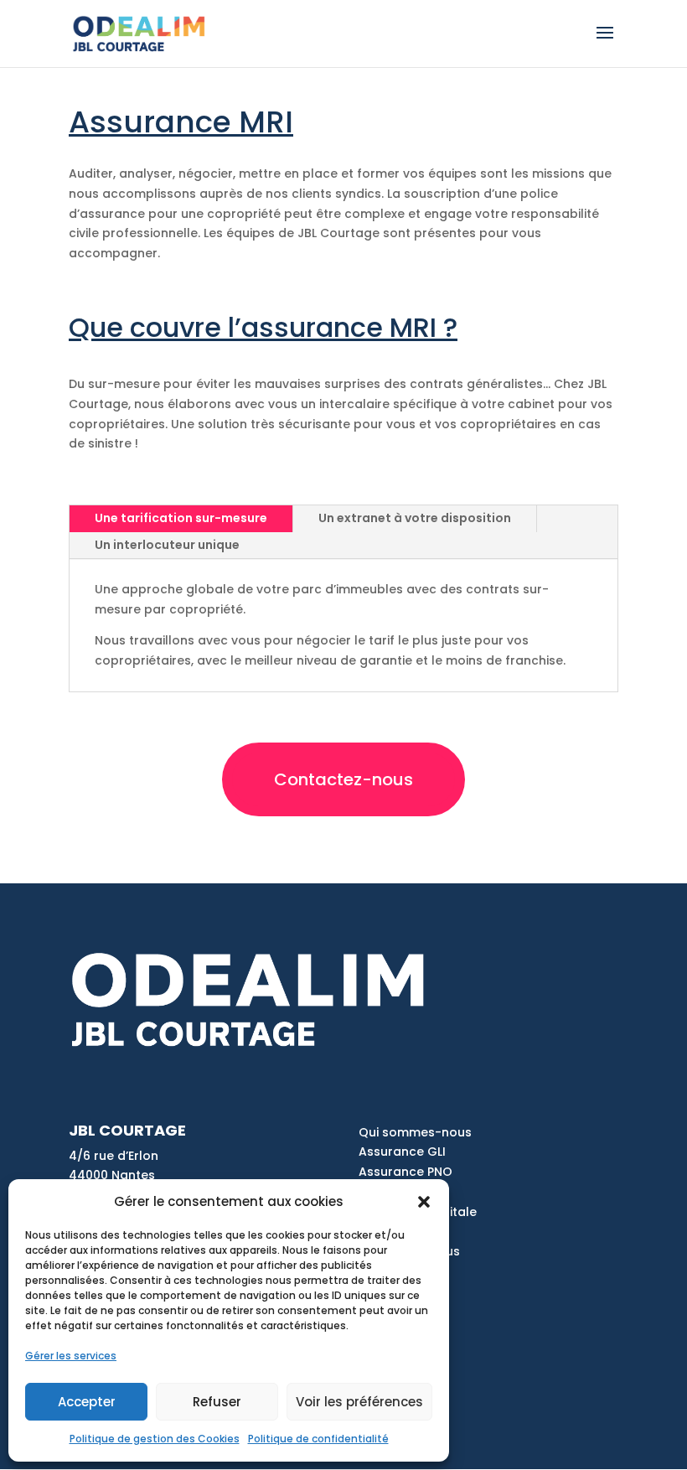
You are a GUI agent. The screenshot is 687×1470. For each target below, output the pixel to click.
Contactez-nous (343, 779)
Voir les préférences (359, 1401)
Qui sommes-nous (415, 1132)
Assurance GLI (402, 1151)
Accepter (87, 1401)
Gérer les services (70, 1355)
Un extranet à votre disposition (414, 518)
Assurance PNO (405, 1171)
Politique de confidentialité (318, 1438)
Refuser (217, 1401)
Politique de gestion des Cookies (155, 1438)
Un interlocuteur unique (167, 544)
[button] (424, 1201)
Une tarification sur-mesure (181, 518)
